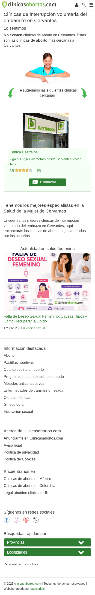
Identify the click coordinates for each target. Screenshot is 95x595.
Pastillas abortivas (19, 363)
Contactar (48, 182)
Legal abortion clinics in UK (26, 493)
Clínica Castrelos (23, 152)
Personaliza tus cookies (21, 564)
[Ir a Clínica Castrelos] (38, 170)
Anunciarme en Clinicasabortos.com (33, 438)
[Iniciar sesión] (76, 5)
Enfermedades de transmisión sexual (34, 390)
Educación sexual (33, 328)
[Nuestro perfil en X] (36, 521)
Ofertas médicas (17, 398)
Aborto (9, 355)
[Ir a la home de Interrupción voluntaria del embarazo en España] (29, 5)
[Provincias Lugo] (47, 542)
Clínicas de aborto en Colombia (29, 486)
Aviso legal (13, 445)
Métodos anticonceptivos (24, 383)
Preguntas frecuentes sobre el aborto (34, 377)
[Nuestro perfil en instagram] (16, 521)
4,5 (12, 170)
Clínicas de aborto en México (27, 479)
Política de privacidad (21, 452)
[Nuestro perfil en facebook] (7, 521)
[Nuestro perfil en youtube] (26, 521)
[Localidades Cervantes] (47, 552)
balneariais (37, 588)
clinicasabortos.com (27, 583)
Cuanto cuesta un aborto (24, 369)
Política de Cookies (20, 459)
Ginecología (14, 404)
